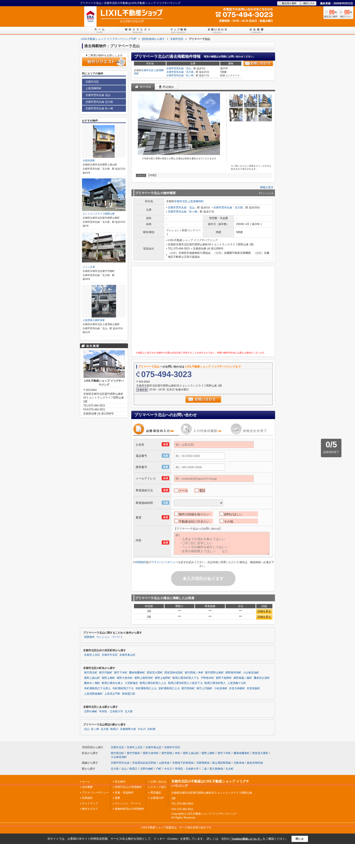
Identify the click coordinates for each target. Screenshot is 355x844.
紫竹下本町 (120, 672)
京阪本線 (239, 762)
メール (183, 490)
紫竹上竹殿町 (204, 688)
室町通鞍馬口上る (169, 688)
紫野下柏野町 (224, 678)
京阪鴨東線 (203, 762)
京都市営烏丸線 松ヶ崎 (99, 108)
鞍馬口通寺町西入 (215, 683)
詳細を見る (264, 611)
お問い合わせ (158, 781)
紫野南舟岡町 (233, 672)
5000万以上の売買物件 (128, 787)
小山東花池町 (251, 672)
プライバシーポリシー (164, 562)
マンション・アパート (109, 637)
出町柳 (151, 729)
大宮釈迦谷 (131, 683)
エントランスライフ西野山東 (99, 213)
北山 (188, 68)
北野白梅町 (90, 711)
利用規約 (140, 562)
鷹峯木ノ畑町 (92, 683)
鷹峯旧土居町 (262, 678)
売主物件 (120, 781)
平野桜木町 (207, 678)
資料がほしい (233, 514)
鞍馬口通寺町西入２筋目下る (185, 683)
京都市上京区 (92, 654)
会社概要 (87, 787)
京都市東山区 (127, 654)
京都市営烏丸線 (175, 68)
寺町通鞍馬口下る (123, 688)
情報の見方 (266, 187)
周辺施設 (155, 792)
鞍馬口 (114, 729)
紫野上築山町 (92, 678)
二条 (204, 768)
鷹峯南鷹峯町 (137, 672)
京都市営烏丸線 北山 (97, 95)
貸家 (117, 797)
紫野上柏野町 (163, 678)
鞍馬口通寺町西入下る (185, 678)
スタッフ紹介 (158, 787)
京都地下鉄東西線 (183, 762)
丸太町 (230, 768)
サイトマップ (90, 803)
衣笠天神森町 (237, 688)
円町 (158, 768)
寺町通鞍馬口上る (146, 688)
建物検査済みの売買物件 (129, 808)
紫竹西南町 (188, 688)
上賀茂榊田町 (196, 201)
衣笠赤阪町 (253, 688)
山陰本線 (164, 762)
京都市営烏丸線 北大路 (99, 101)
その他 (228, 521)
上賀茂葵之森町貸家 (94, 320)
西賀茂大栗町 (155, 672)
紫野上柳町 (108, 678)
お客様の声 (157, 797)
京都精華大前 (128, 729)
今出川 (142, 729)
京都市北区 (147, 70)
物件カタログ (90, 808)
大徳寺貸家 (89, 160)
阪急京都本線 (255, 762)
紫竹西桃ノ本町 (194, 672)
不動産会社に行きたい (194, 521)
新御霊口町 (128, 693)
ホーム (86, 781)
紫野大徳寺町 (125, 678)
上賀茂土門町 (112, 693)
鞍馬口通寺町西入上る (153, 683)
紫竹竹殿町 (105, 672)
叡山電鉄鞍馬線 (221, 762)
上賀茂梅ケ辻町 (236, 683)
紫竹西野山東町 (214, 672)
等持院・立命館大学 (111, 711)
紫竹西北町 (90, 672)
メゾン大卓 (89, 267)
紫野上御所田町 (143, 678)
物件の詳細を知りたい (194, 514)
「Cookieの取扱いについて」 (246, 838)
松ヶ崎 (190, 75)
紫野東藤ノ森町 (242, 678)
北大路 (190, 71)
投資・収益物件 (124, 792)
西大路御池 (216, 768)
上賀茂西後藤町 (93, 693)
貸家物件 (89, 637)
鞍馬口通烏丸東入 (112, 683)
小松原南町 (220, 688)
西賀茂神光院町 (173, 672)
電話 (202, 490)
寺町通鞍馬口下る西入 (97, 688)
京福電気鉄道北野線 (144, 762)
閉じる (300, 838)
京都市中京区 (110, 654)
